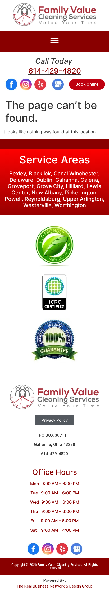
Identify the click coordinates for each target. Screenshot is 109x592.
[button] (54, 40)
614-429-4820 (54, 70)
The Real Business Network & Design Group (54, 586)
